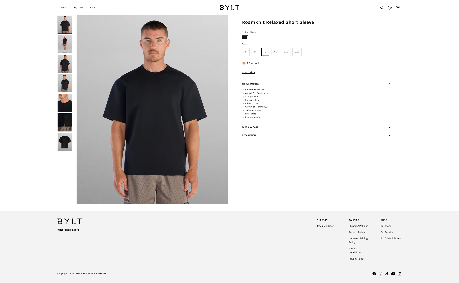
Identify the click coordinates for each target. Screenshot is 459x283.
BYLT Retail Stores (390, 238)
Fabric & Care (250, 127)
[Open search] (382, 8)
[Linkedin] (399, 274)
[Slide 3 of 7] (65, 64)
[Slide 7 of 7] (65, 142)
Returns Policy (357, 232)
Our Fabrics (386, 232)
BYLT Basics (81, 273)
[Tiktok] (387, 274)
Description (249, 135)
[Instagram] (380, 274)
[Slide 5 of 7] (65, 103)
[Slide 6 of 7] (65, 122)
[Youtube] (393, 274)
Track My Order (325, 225)
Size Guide (248, 72)
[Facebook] (374, 274)
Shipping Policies (358, 225)
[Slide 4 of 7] (65, 83)
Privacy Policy (356, 258)
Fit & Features (250, 84)
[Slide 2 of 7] (65, 44)
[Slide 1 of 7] (65, 25)
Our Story (385, 225)
